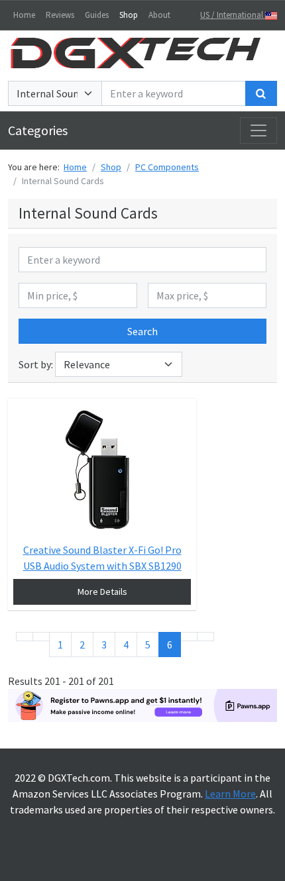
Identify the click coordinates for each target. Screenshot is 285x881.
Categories (38, 130)
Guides (97, 15)
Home (24, 15)
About (159, 15)
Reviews (60, 15)
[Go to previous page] (41, 636)
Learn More (230, 793)
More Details (102, 591)
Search (142, 331)
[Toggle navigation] (258, 130)
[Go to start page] (24, 636)
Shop (128, 15)
